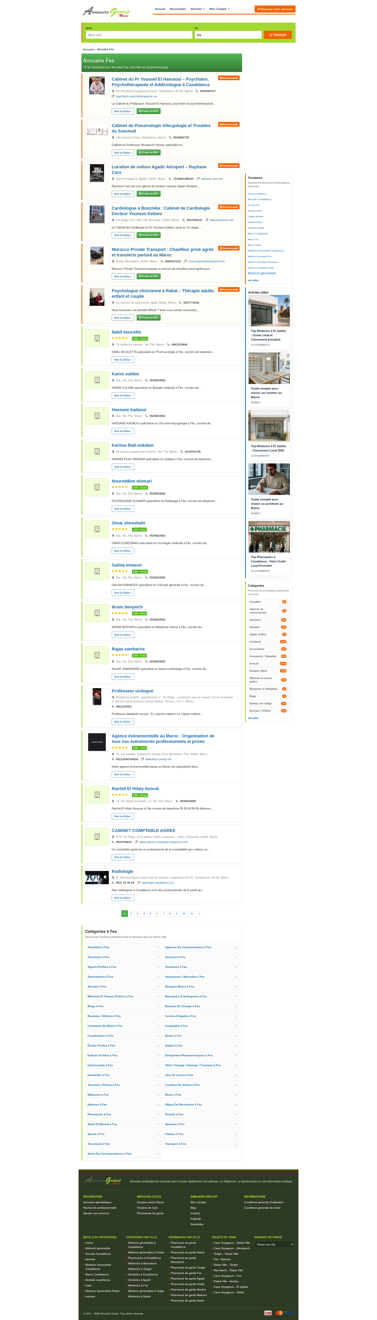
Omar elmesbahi (128, 522)
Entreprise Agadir (256, 228)
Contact (195, 1213)
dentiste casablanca (97, 1279)
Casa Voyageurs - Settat (229, 1292)
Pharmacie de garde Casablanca (183, 1244)
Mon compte (198, 1202)
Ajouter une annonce (96, 1213)
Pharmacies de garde (150, 1213)
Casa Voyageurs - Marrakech (232, 1248)
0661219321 (124, 706)
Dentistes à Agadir (139, 1279)
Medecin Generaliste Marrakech (263, 262)
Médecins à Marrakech (142, 1263)
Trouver (279, 35)
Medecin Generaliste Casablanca (266, 250)
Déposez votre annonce (276, 9)
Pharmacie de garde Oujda (187, 1284)
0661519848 (179, 344)
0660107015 (173, 261)
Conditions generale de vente (262, 1207)
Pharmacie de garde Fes (186, 1273)
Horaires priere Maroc (150, 1202)
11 (191, 913)
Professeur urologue (132, 690)
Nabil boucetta (126, 332)
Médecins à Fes (138, 1285)
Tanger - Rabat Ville (226, 1253)
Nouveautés (178, 8)
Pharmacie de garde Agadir (188, 1278)
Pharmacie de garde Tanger (188, 1267)
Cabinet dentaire (255, 216)
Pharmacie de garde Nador (188, 1300)
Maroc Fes (253, 239)
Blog (193, 1207)
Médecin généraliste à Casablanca (142, 1244)
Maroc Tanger (254, 245)
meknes (90, 1296)
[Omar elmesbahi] (97, 529)
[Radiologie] (97, 878)
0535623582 (157, 380)
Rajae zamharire (128, 649)
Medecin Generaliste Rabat (261, 268)
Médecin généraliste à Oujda (146, 1290)
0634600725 (181, 137)
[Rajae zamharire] (97, 655)
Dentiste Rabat (255, 222)
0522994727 (208, 91)
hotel (88, 1285)
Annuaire (88, 49)
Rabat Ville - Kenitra (226, 1281)
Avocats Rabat (255, 211)
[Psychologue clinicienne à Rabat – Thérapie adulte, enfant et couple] (97, 297)
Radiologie (122, 871)
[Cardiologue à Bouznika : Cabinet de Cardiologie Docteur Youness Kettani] (97, 214)
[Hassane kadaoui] (97, 416)
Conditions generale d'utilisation (264, 1202)
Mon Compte (218, 8)
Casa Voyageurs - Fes (227, 1275)
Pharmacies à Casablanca (144, 1257)
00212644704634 (127, 759)
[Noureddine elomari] (97, 487)
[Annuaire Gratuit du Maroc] (117, 12)
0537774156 (191, 302)
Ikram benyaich (127, 606)
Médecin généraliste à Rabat (146, 1252)
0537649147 (194, 220)
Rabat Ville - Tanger (226, 1264)
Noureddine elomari (132, 481)
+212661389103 (183, 178)
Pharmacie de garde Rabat (187, 1252)
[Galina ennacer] (97, 571)
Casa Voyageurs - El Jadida (231, 1286)
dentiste (90, 1259)
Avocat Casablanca (257, 194)
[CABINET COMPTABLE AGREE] (97, 837)
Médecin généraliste (262, 273)
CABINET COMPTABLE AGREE (144, 830)
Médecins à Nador (139, 1296)
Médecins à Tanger (140, 1268)
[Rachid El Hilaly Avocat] (97, 795)
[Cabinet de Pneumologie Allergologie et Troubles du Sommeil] (97, 132)
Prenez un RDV (149, 111)
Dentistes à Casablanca (143, 1274)
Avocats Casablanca (259, 199)
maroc (89, 1242)
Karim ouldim (125, 373)
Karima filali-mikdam (133, 445)
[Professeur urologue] (97, 697)
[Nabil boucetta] (97, 338)
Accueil (160, 8)
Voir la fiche (122, 111)
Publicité (195, 1218)
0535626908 (188, 801)
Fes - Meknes (222, 1259)
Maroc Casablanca (258, 233)
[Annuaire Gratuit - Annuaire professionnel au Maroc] (104, 1180)
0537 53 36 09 (125, 882)
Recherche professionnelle (99, 1207)
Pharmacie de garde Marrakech (183, 1260)
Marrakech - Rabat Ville (228, 1270)
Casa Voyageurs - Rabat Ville (232, 1242)
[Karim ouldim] (97, 380)
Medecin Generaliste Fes (260, 256)
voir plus (253, 280)
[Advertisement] (269, 112)
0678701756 (193, 451)
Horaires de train (147, 1207)
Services (197, 8)
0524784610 (124, 842)
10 (183, 913)
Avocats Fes (254, 205)
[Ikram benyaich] (97, 613)
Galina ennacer (127, 565)
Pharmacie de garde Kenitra (188, 1289)
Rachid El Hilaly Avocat (135, 788)
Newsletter (197, 1224)
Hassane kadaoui (129, 409)
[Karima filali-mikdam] (97, 451)
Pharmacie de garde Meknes (189, 1295)
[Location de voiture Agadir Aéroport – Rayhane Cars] (97, 173)
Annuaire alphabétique (97, 1202)
